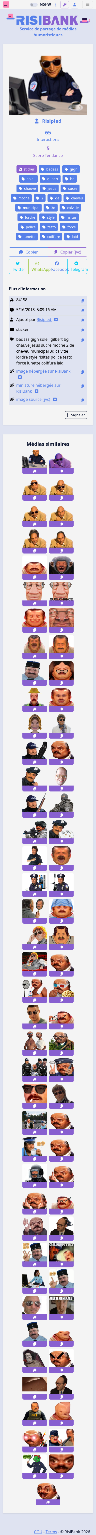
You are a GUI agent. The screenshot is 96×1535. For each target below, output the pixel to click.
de (56, 198)
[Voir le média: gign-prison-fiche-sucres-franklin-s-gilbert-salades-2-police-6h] (34, 1466)
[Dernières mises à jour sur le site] (56, 4)
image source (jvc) (33, 399)
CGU (38, 1532)
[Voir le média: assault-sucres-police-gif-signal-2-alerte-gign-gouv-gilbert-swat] (34, 1387)
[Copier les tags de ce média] (82, 340)
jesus (51, 188)
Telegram (79, 269)
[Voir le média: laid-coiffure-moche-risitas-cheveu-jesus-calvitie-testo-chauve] (34, 541)
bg (72, 178)
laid (74, 236)
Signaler (77, 415)
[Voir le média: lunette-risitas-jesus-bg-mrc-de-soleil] (34, 938)
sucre (72, 188)
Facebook (59, 269)
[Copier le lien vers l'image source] (82, 400)
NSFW (45, 4)
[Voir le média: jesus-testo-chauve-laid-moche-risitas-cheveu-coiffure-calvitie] (61, 541)
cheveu (76, 198)
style (50, 217)
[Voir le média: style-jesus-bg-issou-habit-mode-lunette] (61, 1096)
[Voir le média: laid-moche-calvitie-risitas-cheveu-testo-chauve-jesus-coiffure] (61, 515)
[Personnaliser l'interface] (65, 4)
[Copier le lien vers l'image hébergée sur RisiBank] (82, 372)
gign (73, 169)
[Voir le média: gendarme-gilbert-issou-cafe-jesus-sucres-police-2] (34, 1149)
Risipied (51, 121)
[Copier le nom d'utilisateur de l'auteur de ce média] (82, 320)
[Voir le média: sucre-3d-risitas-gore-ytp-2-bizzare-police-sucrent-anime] (61, 1281)
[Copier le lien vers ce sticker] (34, 471)
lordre (29, 217)
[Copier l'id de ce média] (82, 300)
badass (51, 169)
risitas (71, 217)
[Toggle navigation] (87, 4)
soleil (30, 178)
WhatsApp (40, 269)
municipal (30, 207)
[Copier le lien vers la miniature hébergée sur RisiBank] (82, 386)
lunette (29, 236)
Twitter (18, 269)
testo (51, 227)
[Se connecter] (74, 4)
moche (23, 198)
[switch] (34, 5)
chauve (29, 188)
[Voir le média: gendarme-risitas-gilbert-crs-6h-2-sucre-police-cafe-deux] (34, 1334)
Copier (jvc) (70, 252)
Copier (31, 252)
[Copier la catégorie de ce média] (82, 330)
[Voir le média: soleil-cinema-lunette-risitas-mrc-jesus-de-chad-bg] (34, 964)
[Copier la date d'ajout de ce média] (82, 310)
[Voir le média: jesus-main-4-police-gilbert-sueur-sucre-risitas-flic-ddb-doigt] (34, 1255)
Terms (51, 1532)
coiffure (53, 236)
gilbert (52, 178)
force (71, 227)
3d (52, 207)
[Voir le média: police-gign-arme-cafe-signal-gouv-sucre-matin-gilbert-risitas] (34, 1176)
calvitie (72, 207)
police (30, 227)
